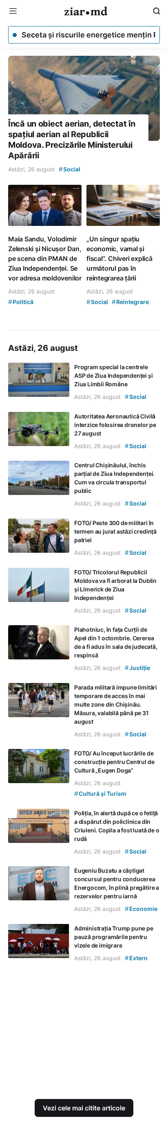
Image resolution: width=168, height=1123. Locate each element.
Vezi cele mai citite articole (84, 1108)
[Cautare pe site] (157, 11)
